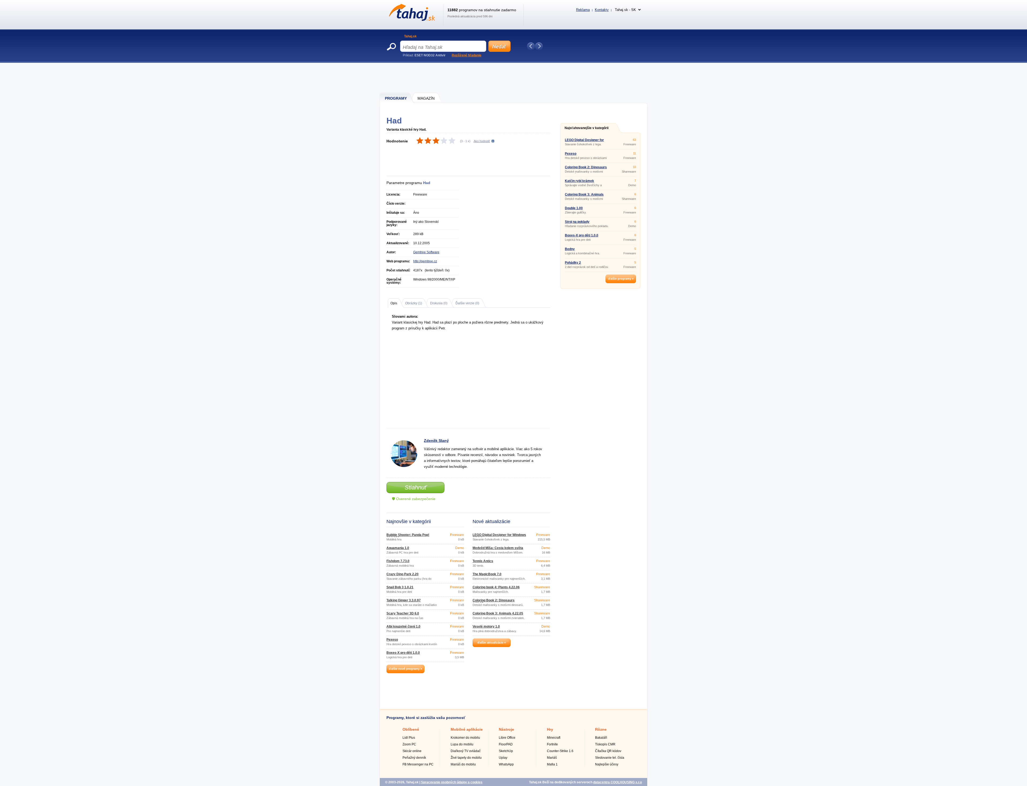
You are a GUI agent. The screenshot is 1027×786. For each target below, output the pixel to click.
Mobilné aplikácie (467, 729)
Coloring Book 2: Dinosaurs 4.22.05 (494, 601)
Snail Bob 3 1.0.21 (399, 587)
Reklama (583, 10)
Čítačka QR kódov (608, 751)
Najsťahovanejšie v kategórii (586, 128)
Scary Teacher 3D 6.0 (402, 613)
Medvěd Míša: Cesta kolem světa (498, 548)
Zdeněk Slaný (436, 440)
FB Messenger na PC (418, 764)
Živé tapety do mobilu (466, 758)
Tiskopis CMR (605, 744)
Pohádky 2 (573, 262)
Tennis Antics (483, 561)
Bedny (570, 249)
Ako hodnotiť (482, 141)
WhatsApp (506, 764)
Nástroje (506, 729)
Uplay (503, 758)
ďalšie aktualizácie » (491, 642)
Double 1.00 (574, 208)
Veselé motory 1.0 (486, 626)
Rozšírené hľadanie (466, 55)
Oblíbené (411, 729)
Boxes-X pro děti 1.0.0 (403, 653)
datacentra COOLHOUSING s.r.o (617, 782)
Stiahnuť (416, 487)
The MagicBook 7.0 (487, 574)
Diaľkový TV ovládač (466, 751)
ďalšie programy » (621, 278)
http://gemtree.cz (425, 261)
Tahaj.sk (410, 36)
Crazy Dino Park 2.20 (402, 574)
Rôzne (601, 729)
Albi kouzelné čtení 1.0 (403, 626)
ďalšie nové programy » (405, 668)
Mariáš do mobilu (463, 764)
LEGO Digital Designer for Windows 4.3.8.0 (499, 536)
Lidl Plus (409, 738)
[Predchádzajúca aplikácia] (531, 46)
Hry (550, 729)
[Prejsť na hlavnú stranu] (411, 20)
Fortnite (552, 744)
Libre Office (507, 738)
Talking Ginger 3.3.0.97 (403, 600)
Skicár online (412, 751)
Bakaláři (601, 738)
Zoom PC (409, 744)
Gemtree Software (426, 252)
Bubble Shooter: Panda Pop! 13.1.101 (407, 536)
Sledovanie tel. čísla (609, 758)
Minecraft (553, 738)
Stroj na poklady (577, 222)
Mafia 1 (552, 764)
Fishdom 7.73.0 (397, 561)
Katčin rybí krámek (579, 181)
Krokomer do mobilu (465, 738)
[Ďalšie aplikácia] (539, 46)
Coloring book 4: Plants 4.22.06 (496, 587)
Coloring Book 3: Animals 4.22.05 (498, 613)
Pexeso (392, 639)
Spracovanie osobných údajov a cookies (451, 782)
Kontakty (602, 10)
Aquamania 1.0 (397, 548)
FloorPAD (506, 744)
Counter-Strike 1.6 (560, 751)
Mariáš (552, 758)
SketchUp (506, 751)
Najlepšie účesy (606, 764)
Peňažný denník (414, 758)
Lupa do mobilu (462, 744)
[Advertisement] (513, 77)
